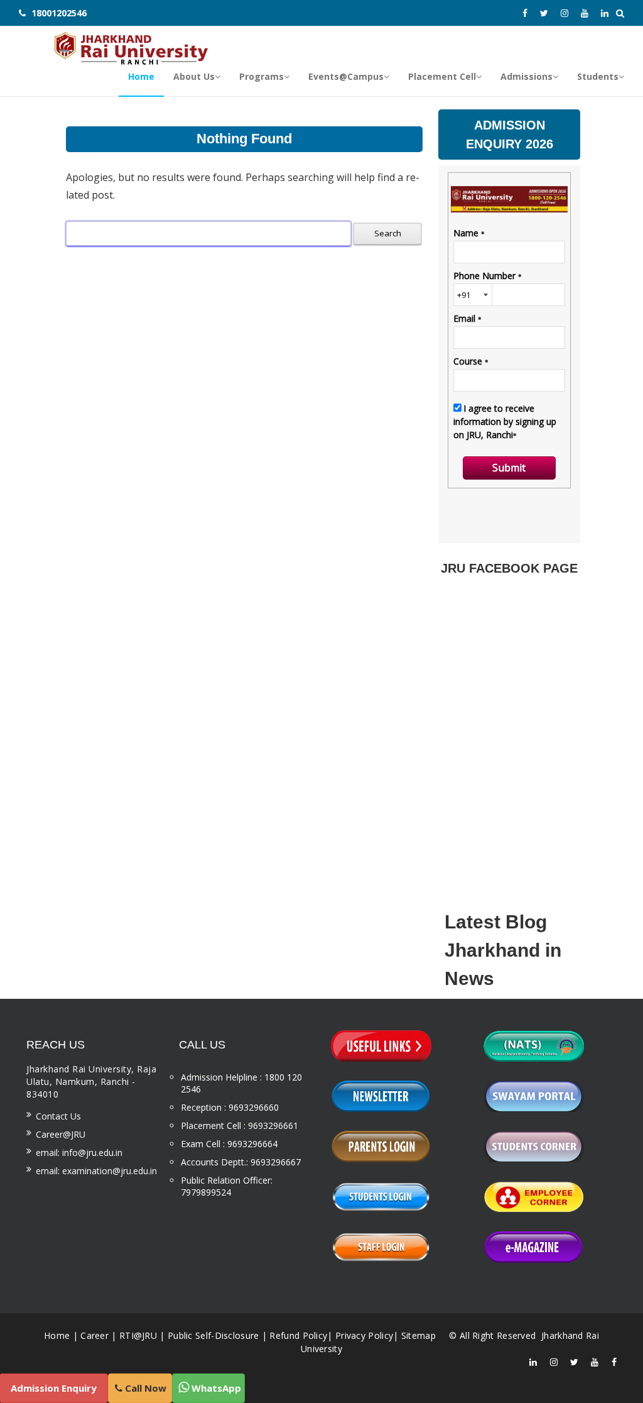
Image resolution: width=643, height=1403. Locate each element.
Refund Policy (298, 1335)
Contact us (58, 1116)
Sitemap (418, 1335)
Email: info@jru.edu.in (79, 1152)
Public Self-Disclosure (213, 1335)
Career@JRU (60, 1134)
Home (57, 1335)
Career (94, 1335)
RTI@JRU (138, 1335)
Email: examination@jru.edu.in (96, 1171)
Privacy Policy (364, 1335)
